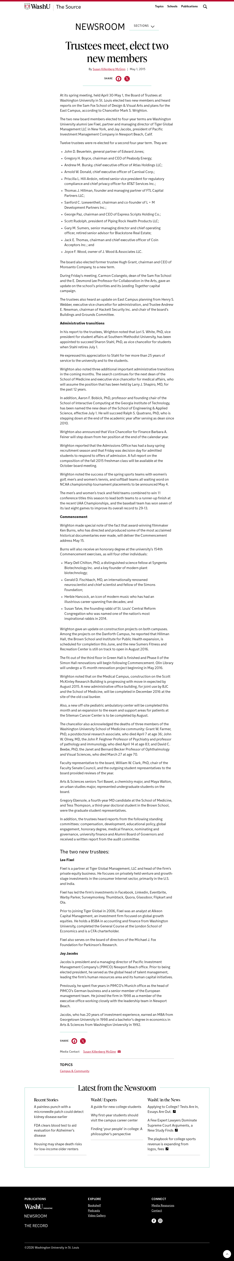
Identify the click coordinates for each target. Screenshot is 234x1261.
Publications (189, 6)
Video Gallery (97, 1215)
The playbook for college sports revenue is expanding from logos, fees (172, 1144)
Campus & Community (74, 1071)
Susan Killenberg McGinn (109, 69)
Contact (157, 1210)
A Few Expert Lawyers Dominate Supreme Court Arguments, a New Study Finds (172, 1125)
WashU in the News (164, 1100)
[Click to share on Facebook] (118, 79)
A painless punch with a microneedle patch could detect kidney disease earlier (59, 1112)
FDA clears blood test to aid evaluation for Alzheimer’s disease (55, 1131)
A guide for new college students (116, 1107)
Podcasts (94, 1210)
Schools (172, 6)
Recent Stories (46, 1100)
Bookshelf (94, 1205)
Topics (159, 6)
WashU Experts (104, 1100)
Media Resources (163, 1205)
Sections (141, 26)
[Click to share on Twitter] (127, 79)
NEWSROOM (100, 27)
